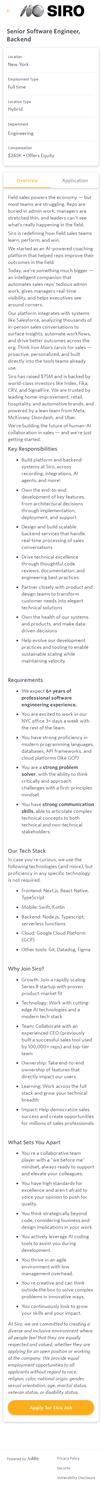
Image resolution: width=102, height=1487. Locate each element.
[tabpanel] (51, 805)
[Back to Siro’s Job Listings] (8, 10)
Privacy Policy (68, 1458)
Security (64, 1468)
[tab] (27, 180)
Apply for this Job (51, 1407)
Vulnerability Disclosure (76, 1477)
